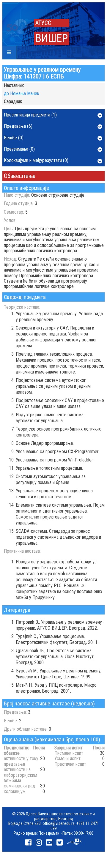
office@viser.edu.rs (59, 823)
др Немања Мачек (21, 93)
